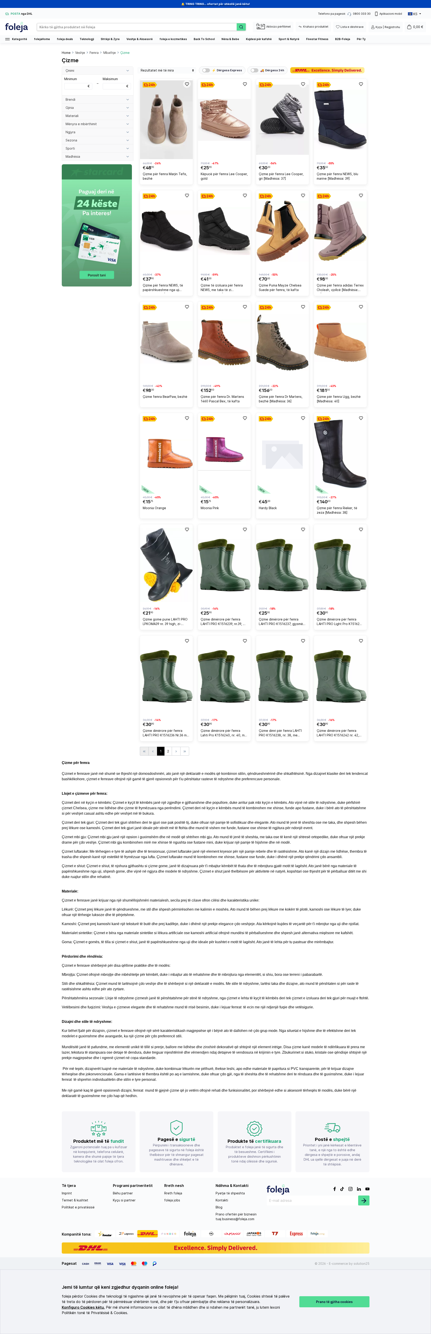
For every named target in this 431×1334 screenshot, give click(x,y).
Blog (219, 1207)
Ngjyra (70, 132)
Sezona (71, 140)
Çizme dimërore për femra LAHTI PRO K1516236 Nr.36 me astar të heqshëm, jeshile (166, 733)
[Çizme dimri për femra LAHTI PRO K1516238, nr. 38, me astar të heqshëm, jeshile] (282, 676)
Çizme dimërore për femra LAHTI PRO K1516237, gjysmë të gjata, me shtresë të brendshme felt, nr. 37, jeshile (281, 622)
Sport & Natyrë (289, 39)
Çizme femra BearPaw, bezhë (165, 397)
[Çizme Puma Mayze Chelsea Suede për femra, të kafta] (282, 231)
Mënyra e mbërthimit (81, 124)
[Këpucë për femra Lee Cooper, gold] (224, 119)
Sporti (70, 148)
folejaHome (42, 39)
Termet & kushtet (75, 1200)
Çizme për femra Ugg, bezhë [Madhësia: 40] (339, 399)
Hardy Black (268, 508)
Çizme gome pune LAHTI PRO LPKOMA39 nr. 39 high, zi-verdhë (165, 622)
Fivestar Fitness (317, 39)
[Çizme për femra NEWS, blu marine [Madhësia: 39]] (340, 119)
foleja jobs (172, 1200)
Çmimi (70, 70)
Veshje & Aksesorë (139, 39)
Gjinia (70, 108)
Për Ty (361, 39)
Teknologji (87, 39)
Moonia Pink (210, 508)
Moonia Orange (154, 508)
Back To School (204, 39)
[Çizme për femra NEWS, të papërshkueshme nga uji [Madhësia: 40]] (166, 231)
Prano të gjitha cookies (334, 1302)
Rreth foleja (173, 1193)
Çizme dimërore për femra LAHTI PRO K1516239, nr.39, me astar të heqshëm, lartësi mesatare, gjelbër (224, 622)
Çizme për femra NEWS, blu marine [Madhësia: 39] (337, 176)
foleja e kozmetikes (173, 39)
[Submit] (363, 1200)
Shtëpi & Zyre (110, 39)
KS (415, 14)
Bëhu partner (123, 1193)
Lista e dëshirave (352, 27)
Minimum (77, 82)
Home (66, 53)
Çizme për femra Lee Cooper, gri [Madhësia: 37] (281, 176)
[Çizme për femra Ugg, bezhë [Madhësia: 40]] (340, 342)
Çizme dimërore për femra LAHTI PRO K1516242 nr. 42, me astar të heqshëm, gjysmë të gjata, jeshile (339, 733)
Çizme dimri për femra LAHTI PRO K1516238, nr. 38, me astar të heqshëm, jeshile (280, 733)
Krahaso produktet (315, 26)
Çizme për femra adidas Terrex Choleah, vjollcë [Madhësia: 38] (340, 288)
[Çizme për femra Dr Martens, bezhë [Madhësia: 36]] (282, 342)
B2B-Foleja (342, 39)
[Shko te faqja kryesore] (16, 26)
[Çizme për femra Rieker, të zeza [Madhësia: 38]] (340, 453)
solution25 (361, 1263)
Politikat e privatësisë (78, 1207)
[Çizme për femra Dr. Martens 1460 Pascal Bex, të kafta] (224, 342)
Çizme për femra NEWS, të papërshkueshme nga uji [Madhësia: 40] (163, 288)
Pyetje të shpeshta (230, 1193)
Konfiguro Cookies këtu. (83, 1307)
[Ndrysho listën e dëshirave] (186, 84)
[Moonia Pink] (224, 453)
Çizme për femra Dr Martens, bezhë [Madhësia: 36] (280, 399)
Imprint (67, 1193)
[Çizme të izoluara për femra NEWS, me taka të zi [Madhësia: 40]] (224, 231)
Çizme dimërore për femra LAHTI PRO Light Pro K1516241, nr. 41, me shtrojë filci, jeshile (340, 622)
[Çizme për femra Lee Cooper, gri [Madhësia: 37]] (282, 119)
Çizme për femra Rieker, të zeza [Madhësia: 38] (337, 510)
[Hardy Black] (282, 453)
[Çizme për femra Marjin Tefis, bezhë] (166, 119)
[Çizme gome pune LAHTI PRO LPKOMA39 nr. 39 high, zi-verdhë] (166, 565)
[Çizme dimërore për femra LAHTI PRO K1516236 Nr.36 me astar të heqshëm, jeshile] (166, 676)
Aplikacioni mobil (390, 13)
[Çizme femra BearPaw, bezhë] (166, 342)
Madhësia (73, 156)
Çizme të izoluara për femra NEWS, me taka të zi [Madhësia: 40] (222, 288)
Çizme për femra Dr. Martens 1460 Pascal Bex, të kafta (222, 399)
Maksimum (115, 82)
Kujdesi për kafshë (259, 39)
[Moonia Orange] (166, 453)
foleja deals (65, 39)
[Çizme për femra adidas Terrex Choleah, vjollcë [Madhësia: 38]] (340, 231)
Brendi (70, 99)
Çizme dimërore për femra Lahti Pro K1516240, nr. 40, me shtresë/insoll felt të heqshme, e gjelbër (224, 733)
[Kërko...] (241, 27)
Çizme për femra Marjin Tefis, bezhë (165, 176)
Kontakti (222, 1200)
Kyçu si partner (124, 1200)
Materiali (72, 116)
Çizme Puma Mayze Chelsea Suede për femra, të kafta (280, 287)
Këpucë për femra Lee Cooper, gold (224, 176)
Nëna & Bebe (230, 39)
